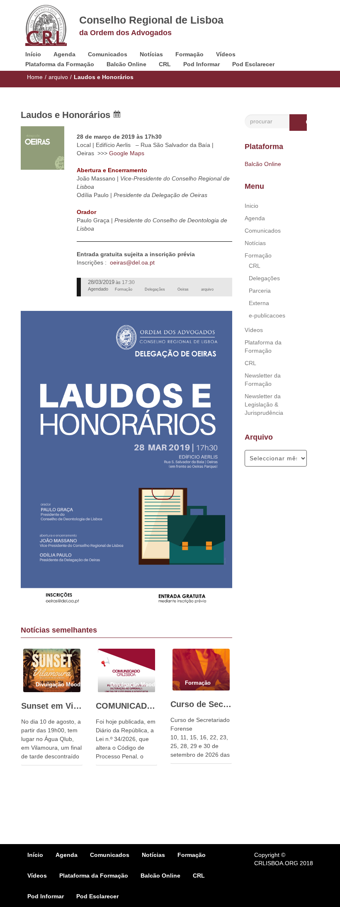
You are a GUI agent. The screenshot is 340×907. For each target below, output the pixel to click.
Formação (189, 54)
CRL (165, 64)
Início (33, 54)
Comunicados (107, 54)
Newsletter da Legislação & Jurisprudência (264, 404)
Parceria (260, 290)
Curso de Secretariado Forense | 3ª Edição (201, 704)
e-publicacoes (267, 315)
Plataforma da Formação (59, 64)
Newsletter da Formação (263, 379)
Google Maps (126, 153)
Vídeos (226, 54)
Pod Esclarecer (253, 64)
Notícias (151, 54)
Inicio (251, 205)
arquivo (58, 77)
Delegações (264, 278)
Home (35, 77)
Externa (259, 303)
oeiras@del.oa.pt (132, 262)
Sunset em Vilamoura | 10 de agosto (52, 705)
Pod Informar (201, 64)
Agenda (64, 54)
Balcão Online (126, 64)
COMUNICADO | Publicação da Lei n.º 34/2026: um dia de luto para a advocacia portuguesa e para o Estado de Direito (126, 705)
